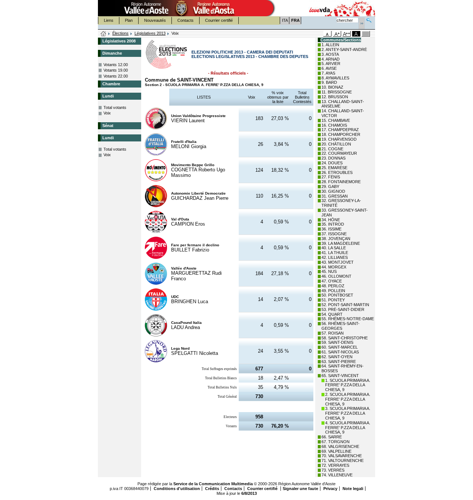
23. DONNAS (333, 158)
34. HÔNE (330, 220)
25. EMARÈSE (334, 167)
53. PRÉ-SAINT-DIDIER (342, 309)
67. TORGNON (335, 441)
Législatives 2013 (150, 33)
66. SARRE (331, 437)
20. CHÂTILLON (336, 144)
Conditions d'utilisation (177, 488)
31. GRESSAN (334, 196)
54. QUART (332, 314)
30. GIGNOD (333, 191)
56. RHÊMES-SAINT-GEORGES (340, 326)
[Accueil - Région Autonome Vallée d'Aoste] (181, 8)
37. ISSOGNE (334, 234)
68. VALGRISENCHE (340, 446)
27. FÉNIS (330, 177)
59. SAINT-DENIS (337, 342)
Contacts (185, 20)
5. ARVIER (330, 63)
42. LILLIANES (334, 257)
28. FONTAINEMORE (341, 181)
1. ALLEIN (330, 44)
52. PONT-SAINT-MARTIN (345, 304)
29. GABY (330, 186)
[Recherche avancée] (368, 19)
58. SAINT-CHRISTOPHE (344, 338)
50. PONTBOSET (337, 295)
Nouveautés (155, 20)
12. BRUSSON (334, 97)
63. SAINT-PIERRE (338, 361)
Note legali (353, 488)
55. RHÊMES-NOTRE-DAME (347, 318)
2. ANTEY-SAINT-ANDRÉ (344, 49)
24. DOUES (332, 163)
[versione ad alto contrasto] (356, 34)
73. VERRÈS (332, 470)
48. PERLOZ (332, 286)
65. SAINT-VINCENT (340, 375)
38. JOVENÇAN (335, 238)
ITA (285, 20)
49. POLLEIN (333, 290)
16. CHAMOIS (334, 125)
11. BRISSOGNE (336, 92)
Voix (107, 113)
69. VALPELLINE (336, 451)
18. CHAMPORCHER (340, 134)
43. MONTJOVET (337, 262)
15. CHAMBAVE (335, 120)
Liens (108, 20)
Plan (129, 20)
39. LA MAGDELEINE (340, 243)
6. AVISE (329, 68)
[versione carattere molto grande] (347, 34)
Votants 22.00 (115, 76)
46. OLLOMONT (336, 276)
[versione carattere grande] (337, 34)
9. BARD (329, 82)
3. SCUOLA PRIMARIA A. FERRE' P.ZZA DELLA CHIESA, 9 (347, 413)
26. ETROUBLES (337, 172)
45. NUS (329, 271)
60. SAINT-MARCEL (339, 347)
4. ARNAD (330, 59)
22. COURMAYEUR (339, 153)
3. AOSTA (330, 54)
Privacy (330, 488)
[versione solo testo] (366, 34)
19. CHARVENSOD (339, 139)
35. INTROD (332, 224)
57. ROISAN (332, 333)
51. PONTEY (333, 300)
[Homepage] (103, 34)
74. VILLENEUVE (337, 475)
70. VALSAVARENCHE (341, 455)
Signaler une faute (300, 488)
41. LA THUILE (334, 252)
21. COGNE (332, 149)
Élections (120, 33)
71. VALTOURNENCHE (342, 460)
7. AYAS (328, 73)
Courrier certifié (219, 20)
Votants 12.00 (115, 64)
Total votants (114, 107)
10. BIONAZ (332, 87)
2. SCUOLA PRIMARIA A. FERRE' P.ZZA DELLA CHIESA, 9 (347, 399)
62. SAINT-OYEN (337, 357)
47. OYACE (331, 281)
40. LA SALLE (333, 248)
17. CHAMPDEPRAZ (340, 129)
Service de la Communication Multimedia (213, 484)
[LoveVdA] (320, 8)
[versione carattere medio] (327, 34)
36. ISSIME (331, 229)
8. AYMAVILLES (335, 78)
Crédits (212, 488)
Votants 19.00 (115, 70)
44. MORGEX (333, 267)
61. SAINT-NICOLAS (340, 352)
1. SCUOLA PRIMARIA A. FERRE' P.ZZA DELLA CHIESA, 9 (347, 385)
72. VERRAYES (335, 465)
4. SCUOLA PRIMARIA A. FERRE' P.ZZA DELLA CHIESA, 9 (347, 428)
